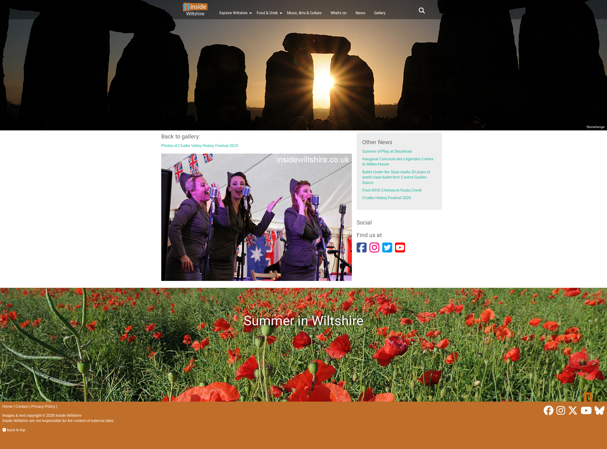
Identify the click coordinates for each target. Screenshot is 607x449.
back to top (15, 430)
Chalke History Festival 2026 (386, 198)
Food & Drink (267, 13)
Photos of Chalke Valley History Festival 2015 (199, 146)
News (360, 13)
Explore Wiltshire (233, 13)
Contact (21, 406)
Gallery (380, 13)
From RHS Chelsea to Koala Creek (392, 190)
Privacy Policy (43, 406)
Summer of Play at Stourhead (387, 151)
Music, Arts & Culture (304, 13)
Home (7, 406)
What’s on (338, 13)
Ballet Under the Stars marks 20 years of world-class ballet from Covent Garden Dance (396, 177)
